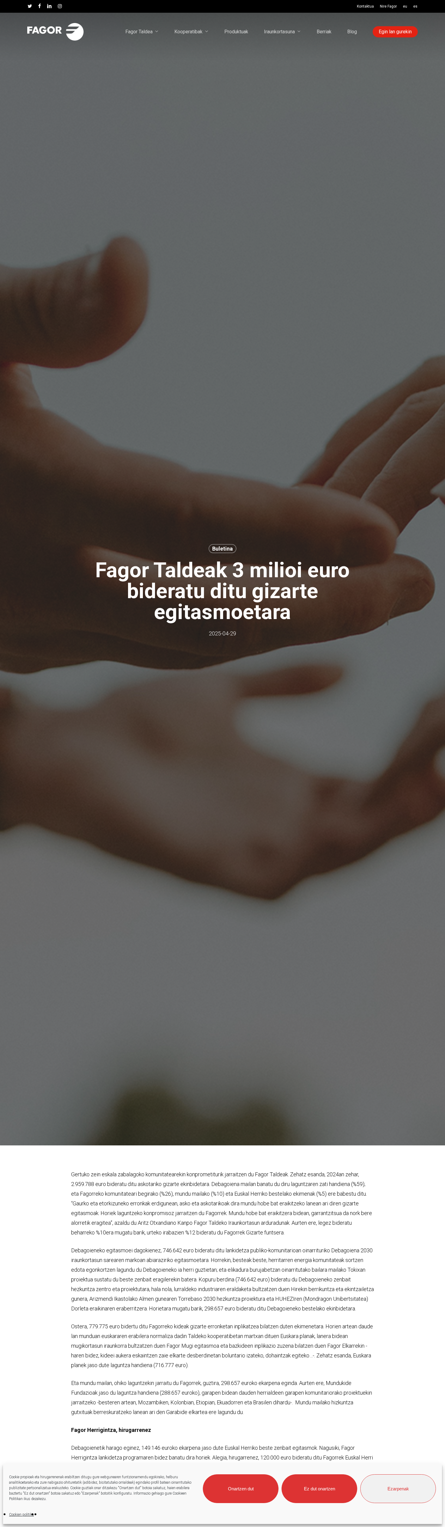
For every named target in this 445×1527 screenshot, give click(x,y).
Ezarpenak (398, 1488)
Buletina (222, 548)
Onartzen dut (241, 1488)
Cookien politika (21, 1514)
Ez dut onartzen (319, 1488)
